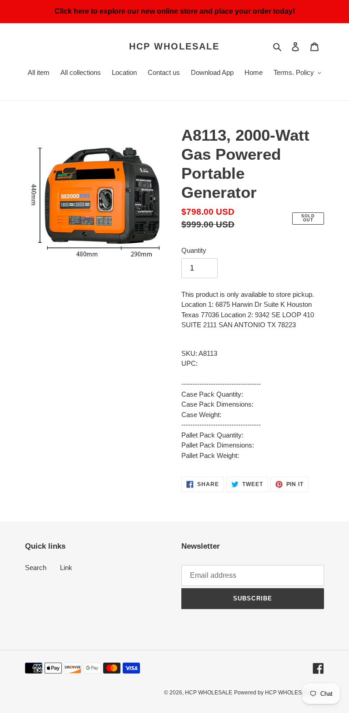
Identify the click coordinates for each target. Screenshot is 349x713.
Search (35, 567)
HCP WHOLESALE (174, 46)
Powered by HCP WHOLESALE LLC (279, 692)
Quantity (193, 250)
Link (66, 567)
